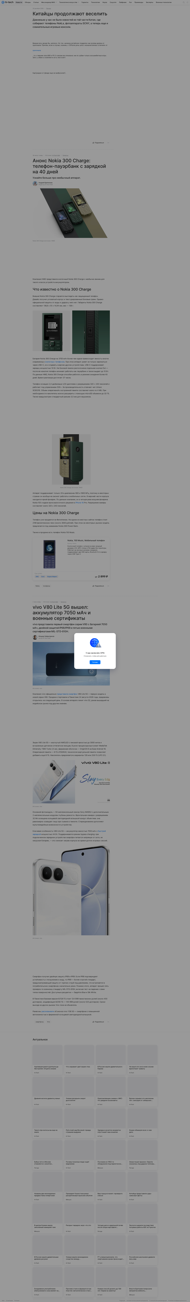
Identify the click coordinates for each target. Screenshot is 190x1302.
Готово (95, 662)
